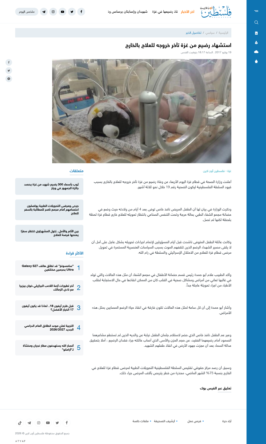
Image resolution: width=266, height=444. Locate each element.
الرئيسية (223, 33)
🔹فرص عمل (196, 421)
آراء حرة (226, 421)
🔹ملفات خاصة (142, 421)
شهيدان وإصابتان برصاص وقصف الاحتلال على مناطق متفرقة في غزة (114, 11)
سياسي (210, 33)
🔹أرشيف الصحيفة (166, 421)
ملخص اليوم (26, 12)
